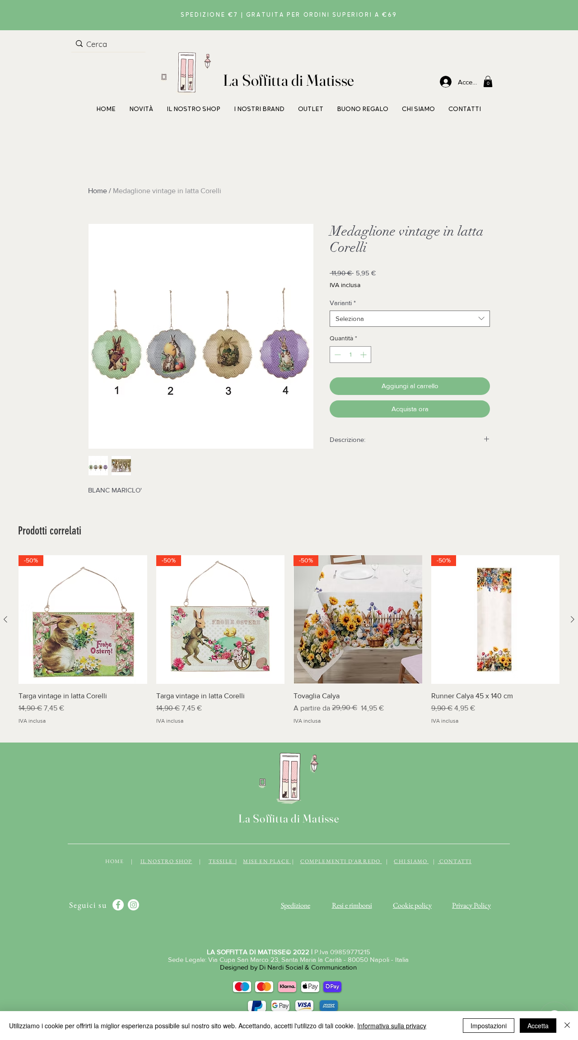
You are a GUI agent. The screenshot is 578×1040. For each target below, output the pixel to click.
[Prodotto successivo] (572, 619)
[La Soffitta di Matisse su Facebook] (118, 904)
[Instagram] (133, 904)
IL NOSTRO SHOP (166, 861)
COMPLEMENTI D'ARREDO (341, 861)
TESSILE (222, 861)
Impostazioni (489, 1025)
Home (97, 191)
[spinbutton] (350, 354)
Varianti (343, 302)
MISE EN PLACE (267, 861)
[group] (289, 645)
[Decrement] (336, 354)
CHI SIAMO (411, 861)
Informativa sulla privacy (391, 1025)
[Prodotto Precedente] (5, 619)
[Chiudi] (567, 1025)
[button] (488, 81)
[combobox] (410, 319)
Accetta (538, 1025)
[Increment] (364, 354)
